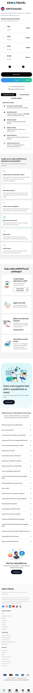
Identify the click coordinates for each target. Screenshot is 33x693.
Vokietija (4, 624)
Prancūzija (4, 620)
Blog (3, 654)
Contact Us (16, 572)
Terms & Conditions (6, 656)
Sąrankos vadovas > (18, 329)
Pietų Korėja (5, 627)
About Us (4, 652)
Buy (22, 80)
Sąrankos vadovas (6, 661)
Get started (9, 402)
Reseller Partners (6, 639)
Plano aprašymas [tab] (24, 94)
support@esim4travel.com (10, 680)
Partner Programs (6, 635)
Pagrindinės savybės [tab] (8, 94)
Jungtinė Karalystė (6, 616)
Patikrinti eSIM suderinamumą (20, 289)
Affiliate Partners (6, 637)
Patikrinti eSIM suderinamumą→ (11, 21)
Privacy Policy (5, 659)
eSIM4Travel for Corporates (8, 642)
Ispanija (4, 622)
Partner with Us (5, 663)
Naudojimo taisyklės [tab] (16, 98)
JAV (3, 613)
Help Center (5, 650)
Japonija (4, 629)
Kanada (4, 618)
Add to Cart (16, 74)
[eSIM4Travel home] (16, 3)
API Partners (5, 644)
